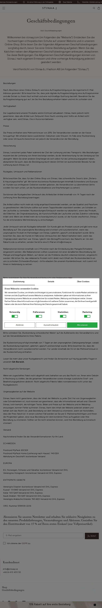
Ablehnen (20, 325)
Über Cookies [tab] (83, 281)
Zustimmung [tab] (18, 281)
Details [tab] (51, 281)
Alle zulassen (82, 325)
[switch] (39, 316)
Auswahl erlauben (51, 325)
